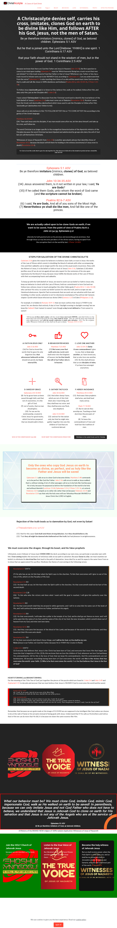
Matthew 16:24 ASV (24, 119)
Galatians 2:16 (39, 100)
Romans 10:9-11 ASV (75, 322)
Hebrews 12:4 (32, 491)
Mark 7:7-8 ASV (84, 406)
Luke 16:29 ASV (55, 857)
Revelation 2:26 (19, 593)
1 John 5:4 (87, 680)
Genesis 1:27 (68, 297)
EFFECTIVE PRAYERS (107, 8)
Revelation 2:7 (19, 569)
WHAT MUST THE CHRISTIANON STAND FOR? (56, 437)
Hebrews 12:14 (81, 491)
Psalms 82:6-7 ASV (58, 200)
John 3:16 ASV (32, 347)
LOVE (74, 8)
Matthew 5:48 (76, 478)
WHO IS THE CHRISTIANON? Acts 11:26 (24, 437)
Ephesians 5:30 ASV (13, 854)
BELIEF (56, 8)
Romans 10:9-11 (48, 303)
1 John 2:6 (51, 92)
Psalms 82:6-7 (80, 287)
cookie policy (81, 920)
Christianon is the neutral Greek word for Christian (90, 437)
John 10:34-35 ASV (58, 181)
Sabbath (31, 308)
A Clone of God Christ (33, 3)
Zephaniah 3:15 (14, 683)
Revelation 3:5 (19, 603)
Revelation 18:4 (77, 100)
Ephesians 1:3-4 (62, 488)
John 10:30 (75, 69)
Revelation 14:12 (23, 142)
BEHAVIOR (65, 8)
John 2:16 (59, 480)
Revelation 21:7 (19, 637)
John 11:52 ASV (58, 414)
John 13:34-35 (81, 347)
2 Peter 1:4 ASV (74, 242)
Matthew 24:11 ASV (85, 393)
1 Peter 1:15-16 (75, 488)
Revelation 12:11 (20, 627)
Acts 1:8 (50, 140)
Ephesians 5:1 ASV (58, 168)
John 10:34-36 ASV (20, 697)
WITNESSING (84, 8)
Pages (47, 8)
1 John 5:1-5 (18, 648)
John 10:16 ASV (58, 393)
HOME (39, 8)
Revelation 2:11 (19, 582)
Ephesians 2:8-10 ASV (32, 393)
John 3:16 (71, 268)
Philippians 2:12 (86, 297)
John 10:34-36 (81, 82)
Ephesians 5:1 (46, 71)
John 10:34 (90, 287)
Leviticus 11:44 (49, 488)
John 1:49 (98, 680)
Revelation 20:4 (28, 145)
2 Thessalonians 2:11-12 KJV (30, 527)
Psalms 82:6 (71, 82)
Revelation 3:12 (19, 614)
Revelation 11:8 (32, 493)
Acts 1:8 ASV (97, 865)
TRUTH (95, 8)
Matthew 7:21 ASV (58, 347)
